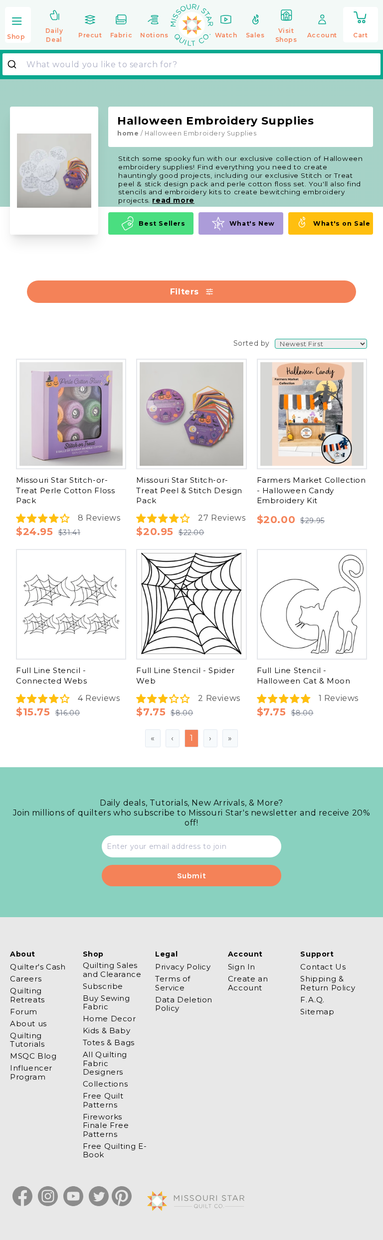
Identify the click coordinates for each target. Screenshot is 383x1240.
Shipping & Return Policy (327, 983)
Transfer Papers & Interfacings (108, 722)
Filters (184, 291)
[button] (18, 25)
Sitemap (317, 1011)
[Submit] (15, 64)
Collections (105, 1084)
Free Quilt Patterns (103, 1100)
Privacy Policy (182, 967)
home (128, 133)
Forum (23, 1011)
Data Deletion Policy (183, 1004)
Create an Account (248, 983)
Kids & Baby (107, 1030)
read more (173, 200)
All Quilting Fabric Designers (105, 1063)
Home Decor (109, 1018)
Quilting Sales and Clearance (112, 969)
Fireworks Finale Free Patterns (106, 1125)
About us (28, 1023)
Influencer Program (31, 1072)
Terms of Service (173, 983)
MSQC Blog (33, 1056)
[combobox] (191, 64)
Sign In (241, 967)
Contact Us (323, 967)
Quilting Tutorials (27, 1040)
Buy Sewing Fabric (106, 1002)
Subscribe (103, 986)
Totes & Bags (109, 1042)
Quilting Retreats (27, 995)
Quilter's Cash (37, 967)
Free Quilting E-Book (115, 1150)
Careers (25, 978)
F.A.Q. (312, 999)
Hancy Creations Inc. (86, 345)
